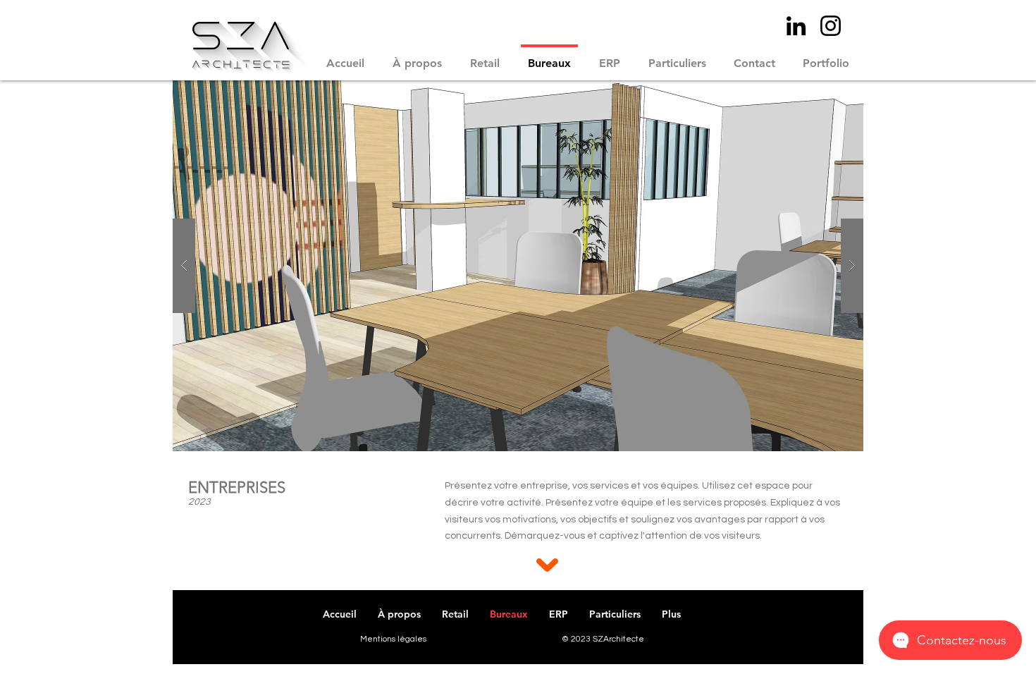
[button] (518, 265)
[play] (830, 92)
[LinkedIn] (796, 25)
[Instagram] (830, 25)
